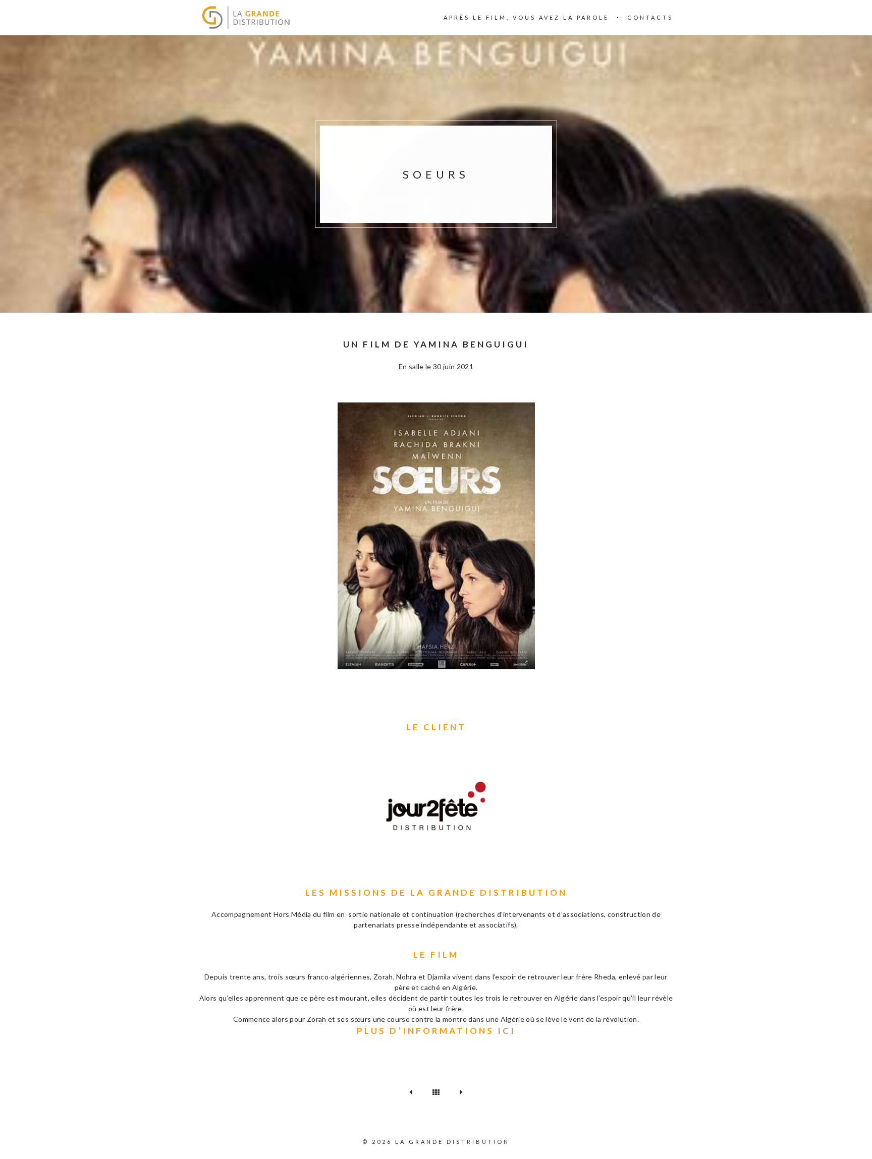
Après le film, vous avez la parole (526, 17)
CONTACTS (650, 17)
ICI (507, 1030)
